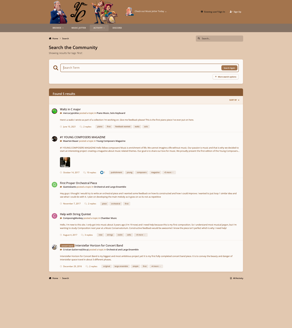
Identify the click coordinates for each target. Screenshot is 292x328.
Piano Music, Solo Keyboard (111, 113)
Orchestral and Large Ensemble (110, 186)
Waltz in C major (70, 109)
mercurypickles (71, 113)
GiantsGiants (69, 186)
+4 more (139, 234)
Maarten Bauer (71, 140)
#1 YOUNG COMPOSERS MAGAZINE (82, 137)
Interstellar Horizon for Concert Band (99, 245)
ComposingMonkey (73, 218)
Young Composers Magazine (110, 140)
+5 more (167, 172)
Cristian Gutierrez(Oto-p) (76, 249)
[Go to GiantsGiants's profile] (54, 184)
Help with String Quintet (75, 214)
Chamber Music (109, 218)
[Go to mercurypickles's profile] (54, 111)
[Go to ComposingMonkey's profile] (54, 216)
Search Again (229, 68)
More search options (227, 76)
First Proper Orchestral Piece (78, 183)
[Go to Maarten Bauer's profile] (54, 139)
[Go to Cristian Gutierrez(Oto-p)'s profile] (54, 247)
